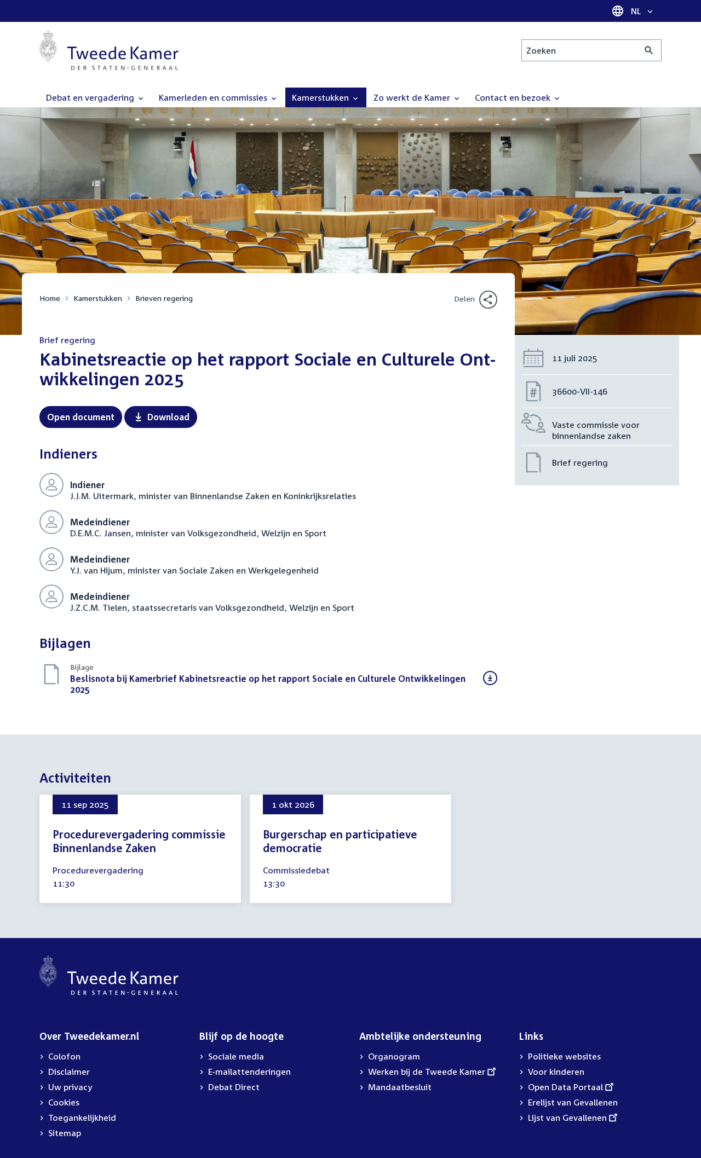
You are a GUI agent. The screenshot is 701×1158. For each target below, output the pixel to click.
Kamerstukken (97, 298)
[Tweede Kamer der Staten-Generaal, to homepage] (109, 50)
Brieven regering (164, 298)
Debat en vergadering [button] (91, 97)
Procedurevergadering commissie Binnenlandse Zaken (139, 840)
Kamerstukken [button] (321, 97)
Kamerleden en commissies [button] (214, 97)
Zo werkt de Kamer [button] (413, 97)
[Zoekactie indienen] (649, 50)
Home (49, 298)
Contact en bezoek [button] (514, 97)
